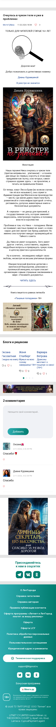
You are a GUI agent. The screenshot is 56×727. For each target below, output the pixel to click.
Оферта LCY (28, 628)
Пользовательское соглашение (28, 642)
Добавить (18, 431)
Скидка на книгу (9, 359)
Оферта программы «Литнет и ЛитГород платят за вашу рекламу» (28, 615)
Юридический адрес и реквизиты (28, 648)
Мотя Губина (8, 25)
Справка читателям (28, 596)
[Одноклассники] (36, 675)
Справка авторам (28, 602)
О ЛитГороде (28, 590)
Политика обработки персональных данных (28, 635)
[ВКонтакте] (28, 675)
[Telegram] (19, 675)
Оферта (28, 622)
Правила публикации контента (28, 607)
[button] (23, 378)
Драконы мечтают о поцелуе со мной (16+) (45, 363)
